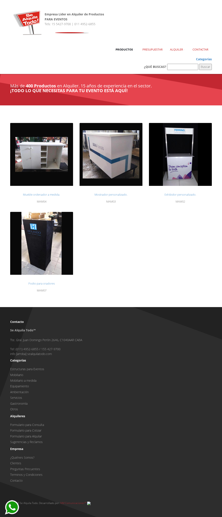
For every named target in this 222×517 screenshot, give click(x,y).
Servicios (16, 398)
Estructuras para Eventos (27, 369)
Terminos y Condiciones (26, 475)
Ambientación (19, 392)
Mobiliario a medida (23, 380)
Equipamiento (19, 386)
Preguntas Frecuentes (25, 469)
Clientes (15, 463)
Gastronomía (19, 403)
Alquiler (176, 49)
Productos (124, 49)
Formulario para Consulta (27, 425)
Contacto (16, 480)
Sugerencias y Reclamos (26, 442)
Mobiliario (16, 375)
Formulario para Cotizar (25, 430)
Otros (14, 409)
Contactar (200, 49)
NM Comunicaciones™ (73, 503)
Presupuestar (152, 49)
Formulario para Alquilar (26, 436)
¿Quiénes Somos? (22, 457)
